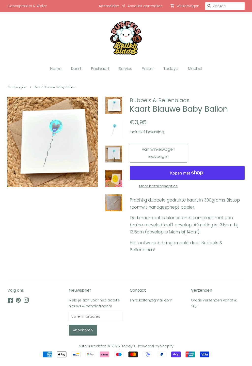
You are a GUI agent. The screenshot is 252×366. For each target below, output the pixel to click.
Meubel (195, 68)
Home (56, 68)
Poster (148, 68)
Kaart (76, 68)
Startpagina (16, 87)
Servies (125, 68)
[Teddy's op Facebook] (10, 301)
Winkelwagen (187, 5)
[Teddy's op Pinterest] (18, 301)
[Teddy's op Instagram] (26, 301)
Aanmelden (109, 5)
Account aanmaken (145, 5)
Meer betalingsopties (158, 186)
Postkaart (100, 68)
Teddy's (170, 68)
